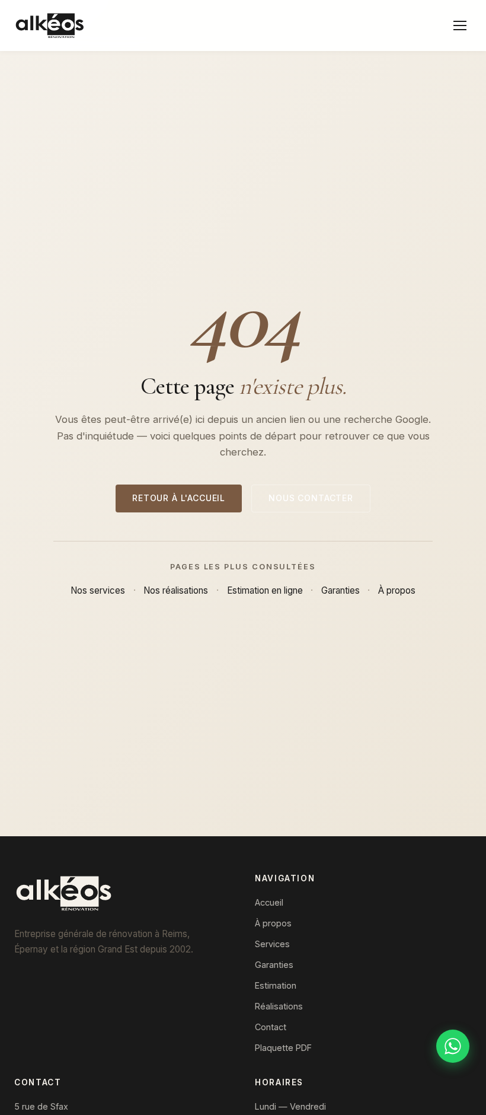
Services (272, 944)
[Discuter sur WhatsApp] (452, 1046)
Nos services (98, 590)
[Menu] (460, 25)
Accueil (269, 902)
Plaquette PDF (283, 1048)
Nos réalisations (175, 590)
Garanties (340, 590)
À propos (396, 590)
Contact (270, 1027)
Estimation (275, 985)
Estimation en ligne (265, 590)
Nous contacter (310, 498)
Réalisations (279, 1006)
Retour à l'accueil (178, 498)
